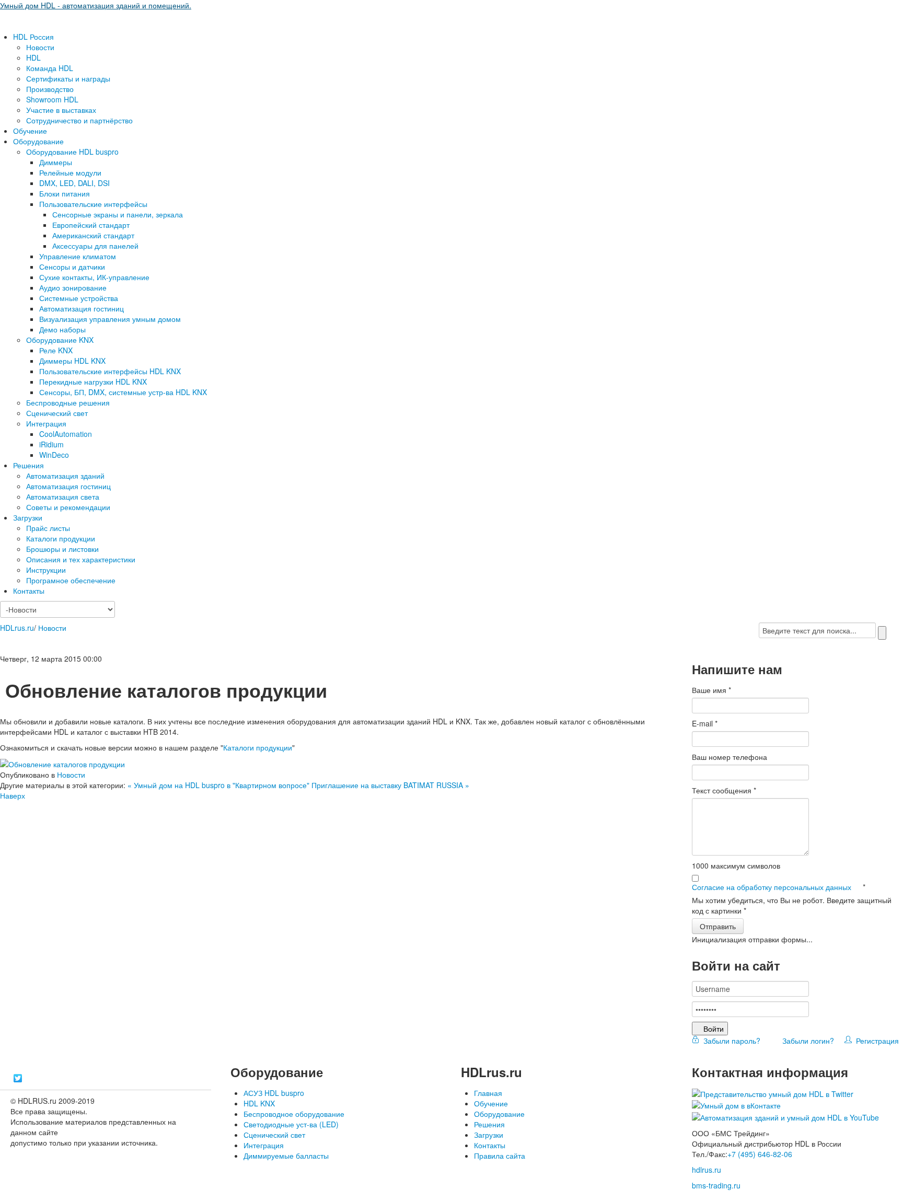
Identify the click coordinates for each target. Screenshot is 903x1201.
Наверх (12, 795)
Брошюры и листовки (62, 549)
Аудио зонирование (73, 287)
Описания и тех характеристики (80, 559)
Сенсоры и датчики (72, 266)
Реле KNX (56, 350)
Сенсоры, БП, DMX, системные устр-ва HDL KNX (123, 392)
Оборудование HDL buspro (72, 151)
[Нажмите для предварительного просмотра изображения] (62, 763)
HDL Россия (33, 36)
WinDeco (54, 454)
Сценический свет (57, 413)
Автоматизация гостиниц (81, 308)
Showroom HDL (52, 99)
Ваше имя (711, 690)
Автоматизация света (62, 496)
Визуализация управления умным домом (110, 319)
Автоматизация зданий (65, 475)
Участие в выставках (61, 110)
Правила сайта (499, 1155)
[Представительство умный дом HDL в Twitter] (772, 1093)
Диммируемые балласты (286, 1155)
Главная (488, 1093)
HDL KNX (259, 1103)
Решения (28, 465)
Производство (50, 89)
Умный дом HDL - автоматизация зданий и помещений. (95, 5)
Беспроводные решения (68, 402)
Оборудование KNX (60, 339)
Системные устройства (78, 298)
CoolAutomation (65, 434)
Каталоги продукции (60, 538)
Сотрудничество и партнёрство (79, 120)
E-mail (704, 723)
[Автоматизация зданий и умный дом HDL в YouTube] (785, 1116)
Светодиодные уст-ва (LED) (291, 1124)
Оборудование (38, 141)
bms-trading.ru (716, 1185)
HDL (33, 57)
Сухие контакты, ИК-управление (94, 277)
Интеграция (46, 423)
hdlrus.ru (706, 1169)
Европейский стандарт (91, 225)
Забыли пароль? (730, 1040)
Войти (713, 1028)
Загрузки (27, 517)
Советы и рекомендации (68, 507)
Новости (40, 47)
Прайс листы (48, 528)
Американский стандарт (93, 235)
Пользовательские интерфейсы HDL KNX (110, 371)
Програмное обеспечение (70, 580)
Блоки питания (64, 193)
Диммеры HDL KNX (72, 360)
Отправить (718, 926)
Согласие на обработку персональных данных (772, 887)
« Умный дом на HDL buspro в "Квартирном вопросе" (219, 785)
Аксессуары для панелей (95, 245)
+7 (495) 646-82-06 (759, 1154)
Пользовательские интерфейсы (93, 204)
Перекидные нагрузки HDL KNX (93, 381)
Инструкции (46, 569)
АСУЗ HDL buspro (274, 1093)
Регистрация (875, 1040)
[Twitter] (18, 1078)
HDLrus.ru (17, 627)
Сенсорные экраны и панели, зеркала (117, 214)
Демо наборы (62, 329)
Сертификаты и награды (68, 78)
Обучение (30, 130)
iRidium (51, 444)
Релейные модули (70, 172)
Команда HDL (49, 68)
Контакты (28, 590)
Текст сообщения (724, 790)
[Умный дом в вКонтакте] (736, 1104)
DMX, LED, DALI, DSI (74, 183)
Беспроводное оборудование (294, 1113)
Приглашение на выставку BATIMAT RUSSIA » (390, 785)
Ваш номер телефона (729, 757)
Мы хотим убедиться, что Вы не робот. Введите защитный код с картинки (792, 905)
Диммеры (55, 162)
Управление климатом (77, 256)
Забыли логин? (807, 1040)
